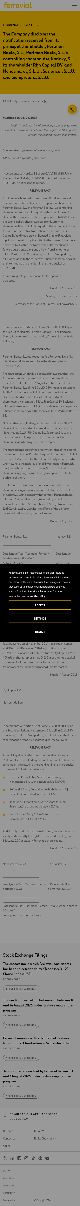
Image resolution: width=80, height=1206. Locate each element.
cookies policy (37, 596)
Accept (40, 605)
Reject (40, 631)
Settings (40, 618)
